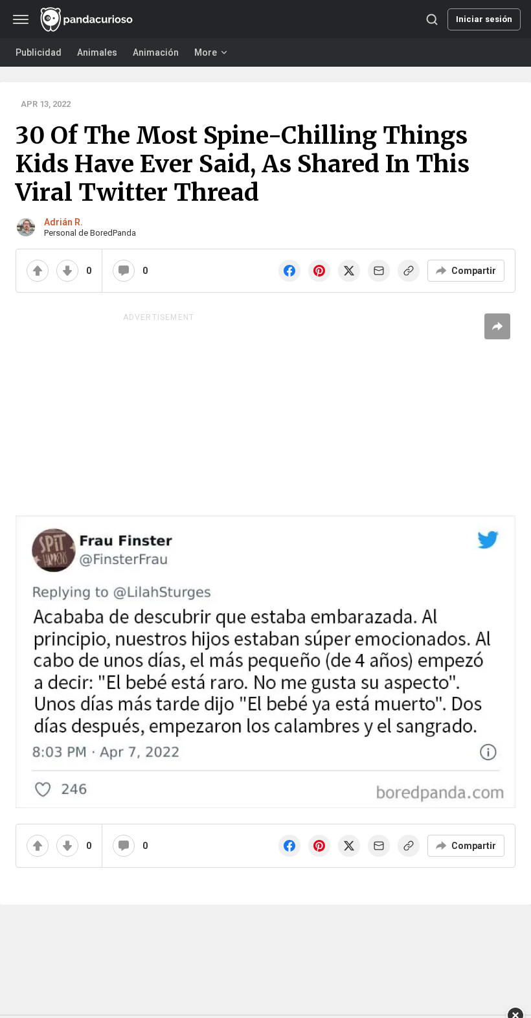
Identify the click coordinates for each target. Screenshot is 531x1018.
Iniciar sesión (484, 19)
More (205, 52)
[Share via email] (379, 271)
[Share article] (497, 326)
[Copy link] (409, 271)
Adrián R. (63, 222)
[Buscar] (432, 19)
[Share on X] (349, 271)
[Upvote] (38, 271)
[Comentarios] (124, 271)
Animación (156, 52)
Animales (97, 52)
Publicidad (39, 52)
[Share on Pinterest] (319, 271)
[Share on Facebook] (289, 271)
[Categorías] (20, 19)
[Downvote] (67, 271)
